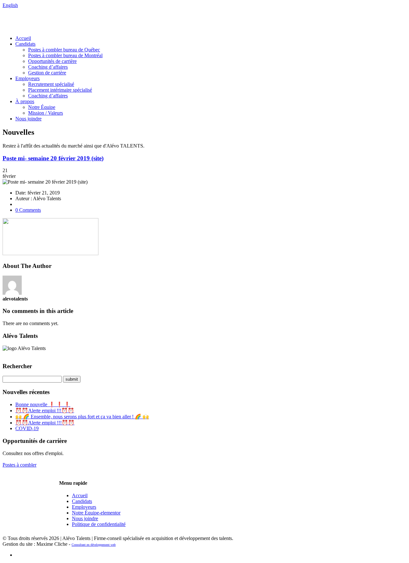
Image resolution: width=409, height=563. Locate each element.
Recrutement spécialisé (51, 84)
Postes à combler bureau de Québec (64, 49)
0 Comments (28, 210)
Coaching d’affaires (48, 67)
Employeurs (27, 78)
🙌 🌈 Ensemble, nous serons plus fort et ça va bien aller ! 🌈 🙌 (82, 416)
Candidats (25, 44)
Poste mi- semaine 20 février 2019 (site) (53, 158)
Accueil (23, 38)
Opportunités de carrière (52, 61)
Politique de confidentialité (99, 524)
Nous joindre (28, 118)
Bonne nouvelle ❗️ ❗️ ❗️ (42, 404)
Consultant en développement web (94, 544)
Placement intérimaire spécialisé (60, 90)
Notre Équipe (41, 107)
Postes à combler (19, 465)
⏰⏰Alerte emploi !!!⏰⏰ (44, 410)
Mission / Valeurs (45, 113)
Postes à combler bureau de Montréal (65, 55)
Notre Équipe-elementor (96, 512)
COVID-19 (27, 428)
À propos (24, 101)
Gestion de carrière (47, 72)
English (10, 5)
